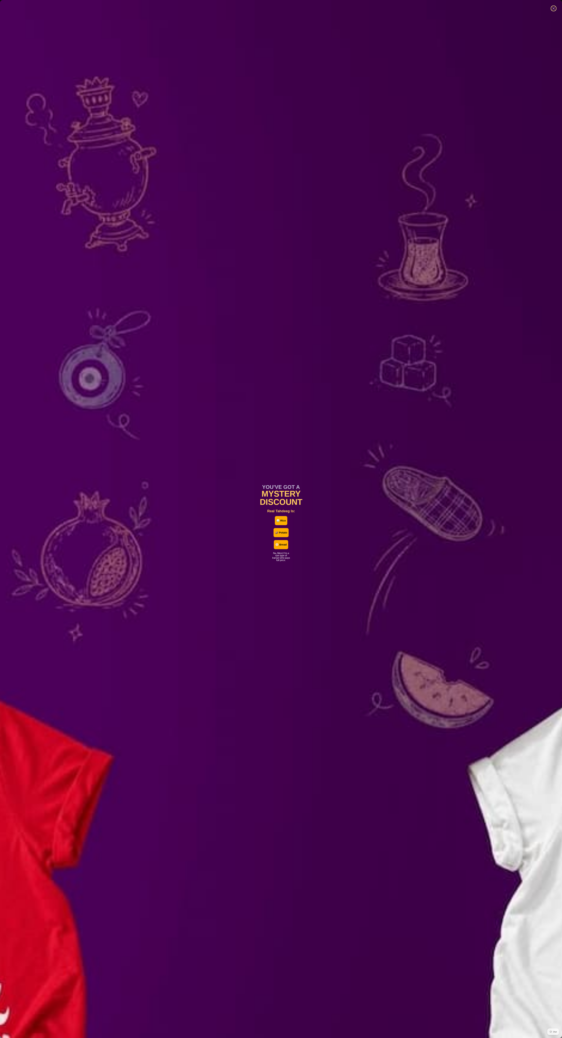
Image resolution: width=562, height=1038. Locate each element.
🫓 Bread (281, 544)
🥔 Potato (281, 532)
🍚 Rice (281, 520)
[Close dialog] (553, 8)
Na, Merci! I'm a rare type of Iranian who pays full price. (281, 553)
